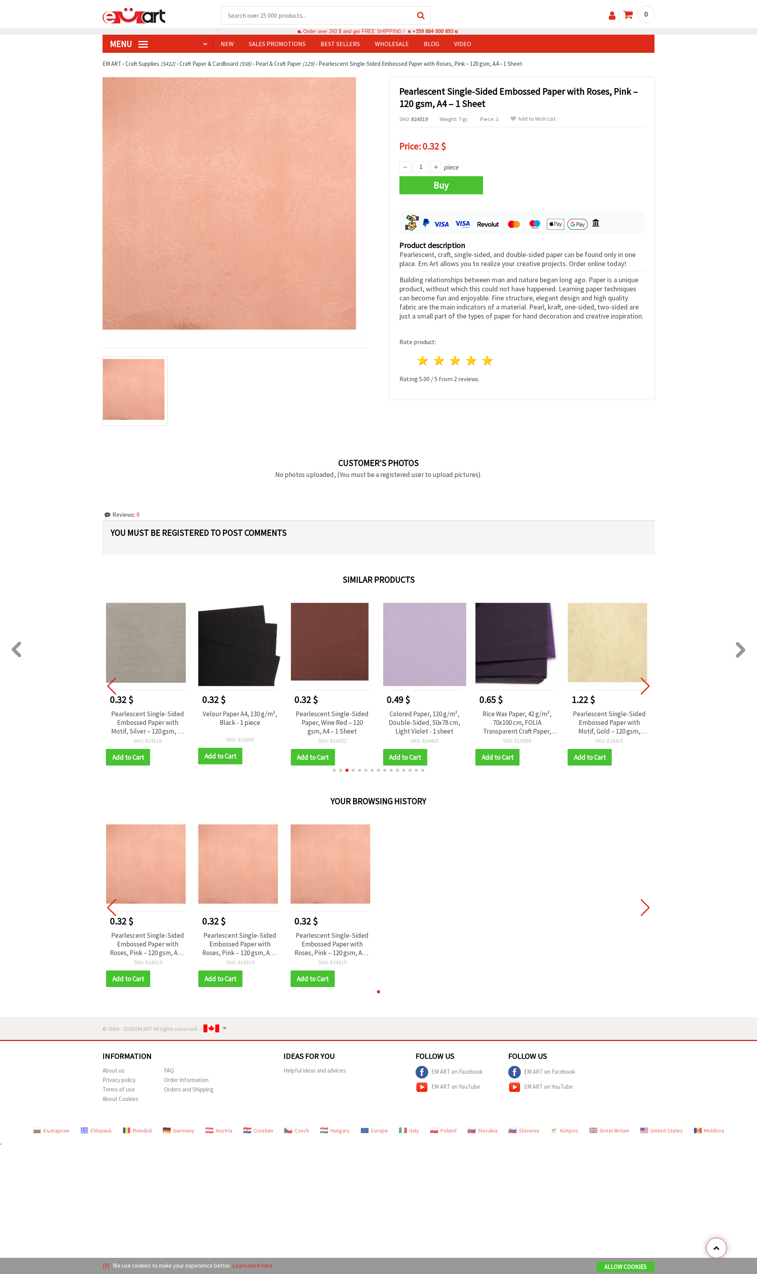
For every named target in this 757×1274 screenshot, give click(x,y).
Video (462, 44)
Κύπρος (569, 1130)
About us (114, 1070)
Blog (431, 44)
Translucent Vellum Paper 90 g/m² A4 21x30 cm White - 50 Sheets (609, 723)
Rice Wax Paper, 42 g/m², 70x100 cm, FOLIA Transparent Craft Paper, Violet (424, 723)
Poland (448, 1130)
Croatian (263, 1130)
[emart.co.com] (134, 15)
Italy (414, 1130)
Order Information (186, 1080)
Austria (224, 1130)
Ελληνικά (101, 1130)
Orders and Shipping (189, 1089)
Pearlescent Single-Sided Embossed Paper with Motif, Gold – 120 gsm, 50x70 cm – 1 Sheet (517, 723)
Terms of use (119, 1089)
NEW (227, 44)
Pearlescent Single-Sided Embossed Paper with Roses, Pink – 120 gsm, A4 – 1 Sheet (147, 944)
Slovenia (529, 1130)
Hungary (340, 1130)
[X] (106, 1265)
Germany (183, 1130)
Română (142, 1130)
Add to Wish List (537, 119)
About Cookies (120, 1099)
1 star (423, 360)
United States (667, 1130)
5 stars (487, 360)
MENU (122, 43)
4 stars (471, 360)
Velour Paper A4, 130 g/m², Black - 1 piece (147, 718)
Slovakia (488, 1130)
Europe (379, 1130)
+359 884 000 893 (432, 31)
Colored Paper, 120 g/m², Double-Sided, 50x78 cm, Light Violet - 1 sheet (332, 723)
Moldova (714, 1130)
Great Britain (614, 1130)
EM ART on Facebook (457, 1071)
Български (56, 1130)
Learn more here (252, 1265)
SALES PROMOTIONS (277, 44)
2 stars (439, 360)
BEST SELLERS (340, 44)
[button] (334, 770)
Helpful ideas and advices (314, 1070)
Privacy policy (119, 1080)
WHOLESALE (392, 44)
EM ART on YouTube (455, 1086)
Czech (302, 1130)
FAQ (169, 1070)
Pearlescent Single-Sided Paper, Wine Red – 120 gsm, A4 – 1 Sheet (239, 723)
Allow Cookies (625, 1266)
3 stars (455, 360)
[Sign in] (612, 15)
